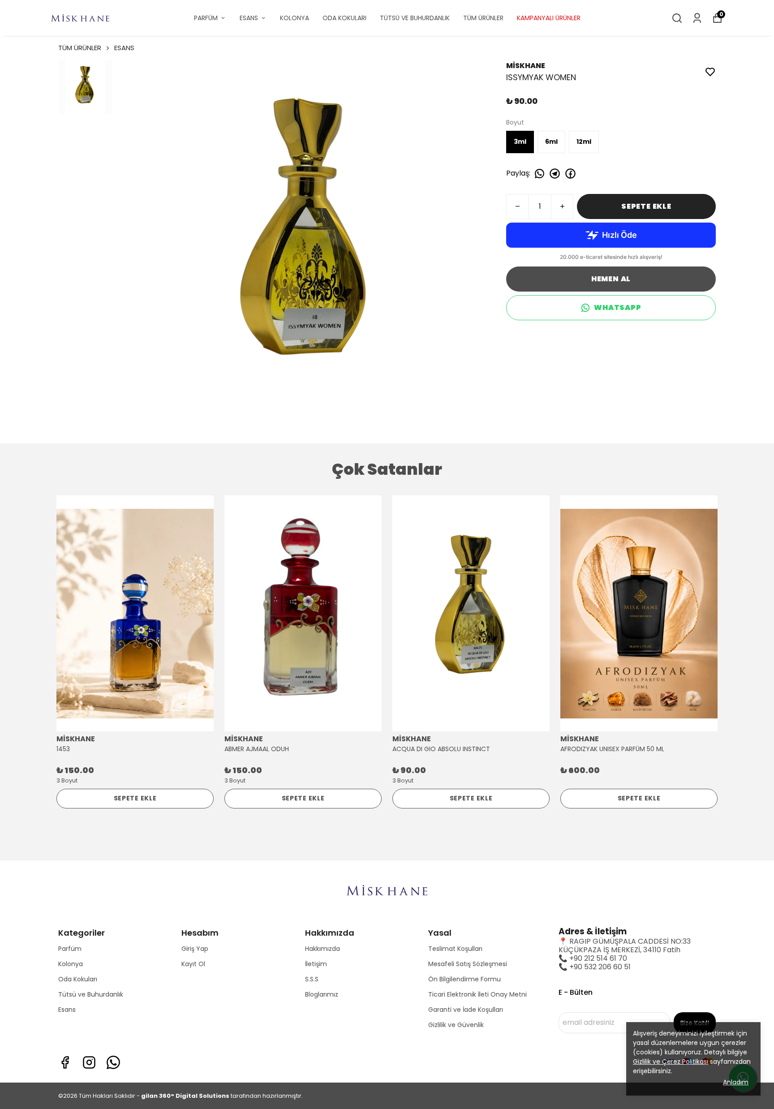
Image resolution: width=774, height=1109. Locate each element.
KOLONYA (294, 17)
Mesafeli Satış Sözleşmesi (467, 963)
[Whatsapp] (113, 1062)
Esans (67, 1009)
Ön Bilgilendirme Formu (464, 979)
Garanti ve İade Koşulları (465, 1009)
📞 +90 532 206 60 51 (595, 967)
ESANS (249, 17)
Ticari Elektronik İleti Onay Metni (477, 994)
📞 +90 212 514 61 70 (593, 958)
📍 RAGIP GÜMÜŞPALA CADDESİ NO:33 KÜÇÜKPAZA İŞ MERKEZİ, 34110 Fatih (625, 945)
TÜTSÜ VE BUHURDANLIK (415, 17)
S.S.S (311, 979)
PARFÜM (206, 17)
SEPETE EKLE (646, 206)
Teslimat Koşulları (455, 948)
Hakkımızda (322, 948)
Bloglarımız (321, 994)
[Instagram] (89, 1062)
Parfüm (70, 948)
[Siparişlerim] (697, 18)
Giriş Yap (194, 948)
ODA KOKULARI (344, 17)
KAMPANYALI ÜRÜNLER (548, 17)
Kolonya (70, 963)
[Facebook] (65, 1062)
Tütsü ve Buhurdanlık (90, 994)
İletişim (316, 963)
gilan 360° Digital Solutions (185, 1096)
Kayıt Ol (193, 963)
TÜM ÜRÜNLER (483, 17)
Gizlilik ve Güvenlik (456, 1024)
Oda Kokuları (77, 979)
